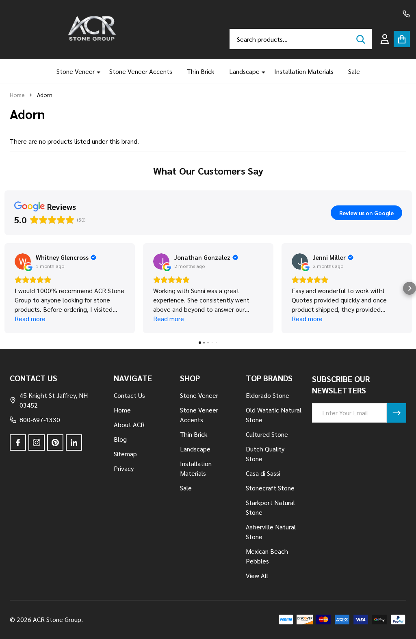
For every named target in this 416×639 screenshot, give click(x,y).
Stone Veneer (75, 71)
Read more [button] (30, 318)
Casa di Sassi (263, 473)
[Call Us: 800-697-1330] (406, 13)
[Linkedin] (74, 442)
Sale (354, 71)
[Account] (385, 39)
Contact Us (129, 395)
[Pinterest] (55, 442)
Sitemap (125, 453)
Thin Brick (200, 71)
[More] (95, 71)
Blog (120, 439)
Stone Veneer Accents (140, 71)
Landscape (244, 71)
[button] (6, 288)
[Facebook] (18, 442)
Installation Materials (304, 71)
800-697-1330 (40, 419)
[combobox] (301, 39)
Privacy (124, 468)
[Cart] (402, 39)
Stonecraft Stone (270, 488)
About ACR (129, 424)
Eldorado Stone (267, 395)
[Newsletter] (396, 413)
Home (17, 94)
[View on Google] (23, 261)
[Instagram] (36, 442)
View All (257, 575)
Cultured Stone (267, 434)
